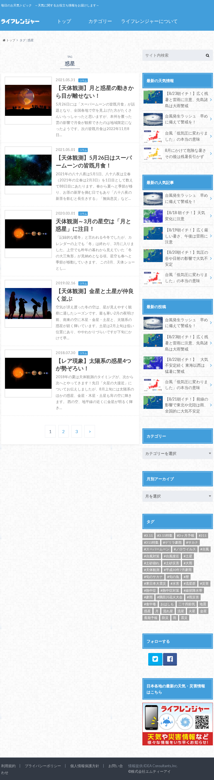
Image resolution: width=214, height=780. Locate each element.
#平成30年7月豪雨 (178, 570)
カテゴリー (100, 21)
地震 (203, 604)
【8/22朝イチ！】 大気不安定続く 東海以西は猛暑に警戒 (186, 365)
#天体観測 (151, 570)
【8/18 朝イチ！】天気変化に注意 (185, 215)
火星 (192, 611)
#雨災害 (193, 597)
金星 (203, 611)
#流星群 (190, 583)
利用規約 (8, 766)
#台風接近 (171, 556)
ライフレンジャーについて (149, 21)
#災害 (204, 583)
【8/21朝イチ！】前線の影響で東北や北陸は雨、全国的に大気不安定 (186, 405)
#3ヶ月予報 (185, 535)
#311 (202, 535)
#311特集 (151, 542)
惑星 (147, 611)
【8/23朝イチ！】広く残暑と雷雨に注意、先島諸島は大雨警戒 (186, 99)
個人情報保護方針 (84, 766)
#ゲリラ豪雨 (172, 542)
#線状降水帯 (193, 590)
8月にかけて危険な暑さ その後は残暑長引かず (185, 153)
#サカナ (192, 542)
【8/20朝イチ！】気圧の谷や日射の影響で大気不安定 (186, 258)
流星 (180, 611)
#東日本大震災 (155, 583)
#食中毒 (150, 604)
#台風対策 (151, 556)
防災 (165, 618)
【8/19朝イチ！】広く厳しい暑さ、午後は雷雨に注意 (186, 235)
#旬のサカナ (153, 577)
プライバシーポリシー (43, 766)
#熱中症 (150, 590)
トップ (64, 21)
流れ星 (168, 611)
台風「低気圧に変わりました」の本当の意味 (186, 136)
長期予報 (150, 618)
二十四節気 (186, 604)
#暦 (186, 577)
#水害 (175, 583)
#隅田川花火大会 (170, 597)
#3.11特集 (164, 535)
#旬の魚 (173, 577)
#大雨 (188, 563)
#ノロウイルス (185, 549)
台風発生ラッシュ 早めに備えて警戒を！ (186, 119)
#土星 (188, 556)
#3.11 (148, 535)
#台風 (204, 549)
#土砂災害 (171, 563)
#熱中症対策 (169, 590)
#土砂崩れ (151, 563)
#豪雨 (148, 597)
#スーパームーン (156, 549)
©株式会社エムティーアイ (149, 771)
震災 (184, 618)
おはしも (167, 604)
